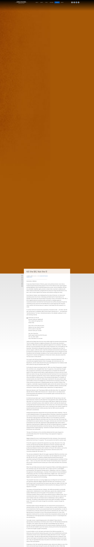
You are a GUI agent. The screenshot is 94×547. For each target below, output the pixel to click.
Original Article (29, 277)
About (37, 2)
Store (46, 2)
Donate (57, 2)
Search (62, 2)
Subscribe (51, 2)
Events (41, 2)
